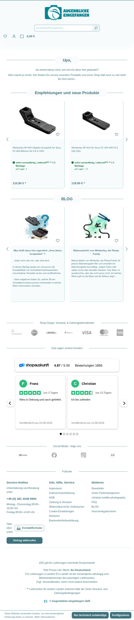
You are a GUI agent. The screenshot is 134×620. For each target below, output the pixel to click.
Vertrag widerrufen (24, 540)
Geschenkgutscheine (104, 511)
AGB (52, 497)
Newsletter (98, 488)
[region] (67, 138)
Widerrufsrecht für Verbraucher (66, 506)
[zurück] (7, 138)
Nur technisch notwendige (90, 615)
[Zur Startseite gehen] (67, 12)
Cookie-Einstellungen (61, 511)
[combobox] (63, 28)
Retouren (54, 516)
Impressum (55, 488)
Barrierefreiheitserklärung (63, 520)
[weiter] (126, 138)
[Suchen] (96, 28)
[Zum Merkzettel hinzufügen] (57, 134)
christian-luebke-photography (108, 497)
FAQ (94, 502)
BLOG (95, 506)
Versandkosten (51, 581)
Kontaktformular (32, 528)
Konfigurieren (120, 615)
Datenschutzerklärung (62, 493)
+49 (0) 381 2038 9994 (21, 498)
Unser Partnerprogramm (105, 493)
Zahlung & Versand (60, 502)
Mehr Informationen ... (46, 617)
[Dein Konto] (14, 36)
